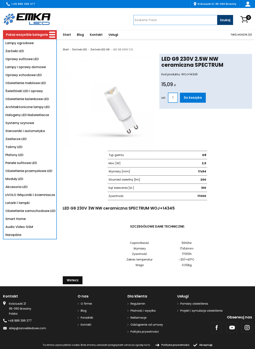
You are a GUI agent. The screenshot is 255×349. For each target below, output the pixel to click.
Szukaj (225, 20)
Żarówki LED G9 (100, 50)
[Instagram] (247, 327)
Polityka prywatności (144, 332)
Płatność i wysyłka (143, 311)
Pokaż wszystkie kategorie (27, 35)
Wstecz (72, 280)
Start (67, 35)
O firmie (86, 304)
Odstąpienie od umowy (146, 325)
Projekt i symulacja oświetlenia (201, 311)
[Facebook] (216, 327)
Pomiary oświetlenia (194, 304)
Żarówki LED (79, 50)
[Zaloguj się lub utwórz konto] (248, 4)
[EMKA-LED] (30, 19)
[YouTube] (232, 327)
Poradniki (87, 318)
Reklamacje (138, 318)
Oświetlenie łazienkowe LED (27, 99)
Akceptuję (205, 345)
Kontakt (96, 35)
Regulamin (137, 304)
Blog (80, 35)
